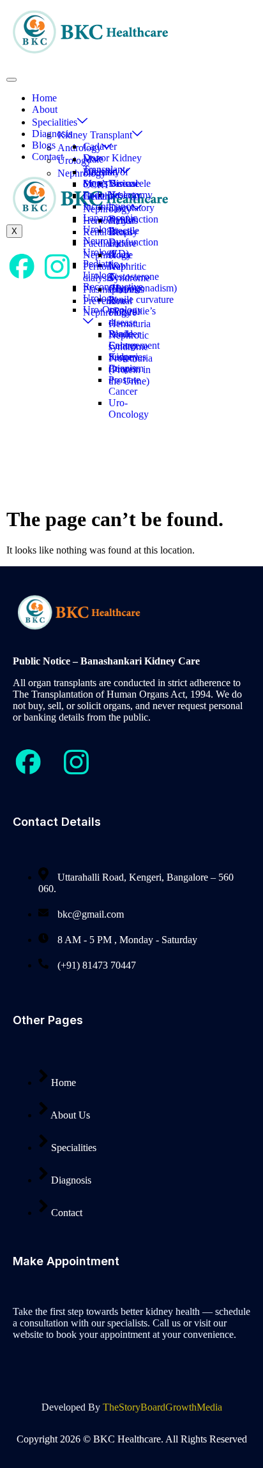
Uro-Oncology (129, 408)
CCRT (96, 184)
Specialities (54, 122)
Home (44, 97)
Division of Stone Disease (111, 177)
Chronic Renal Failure (125, 301)
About (44, 109)
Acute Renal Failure (123, 232)
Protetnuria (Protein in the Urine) (131, 369)
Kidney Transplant (94, 134)
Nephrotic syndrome (129, 341)
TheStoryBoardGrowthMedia (162, 1407)
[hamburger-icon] (11, 80)
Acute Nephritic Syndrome (129, 266)
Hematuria (130, 323)
